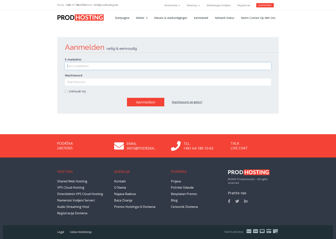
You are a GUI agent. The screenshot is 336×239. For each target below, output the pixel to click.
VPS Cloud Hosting (70, 187)
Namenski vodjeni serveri (76, 200)
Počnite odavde (182, 187)
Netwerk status (224, 18)
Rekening (192, 5)
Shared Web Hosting (72, 181)
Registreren (244, 5)
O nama (120, 187)
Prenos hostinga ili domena (134, 207)
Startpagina (122, 18)
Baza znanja (123, 200)
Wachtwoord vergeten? (187, 102)
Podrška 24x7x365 (65, 145)
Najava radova (125, 194)
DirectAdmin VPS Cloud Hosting (80, 194)
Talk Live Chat (239, 145)
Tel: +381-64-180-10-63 (198, 146)
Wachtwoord (73, 75)
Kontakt (120, 181)
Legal (60, 232)
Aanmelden (265, 5)
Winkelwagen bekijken (219, 5)
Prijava (176, 181)
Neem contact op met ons (258, 18)
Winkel (141, 18)
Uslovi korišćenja (81, 232)
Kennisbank (201, 18)
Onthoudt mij (77, 91)
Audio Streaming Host (73, 207)
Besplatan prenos (184, 194)
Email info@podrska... (141, 146)
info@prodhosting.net (106, 5)
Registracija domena (72, 213)
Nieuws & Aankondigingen (170, 18)
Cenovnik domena (184, 207)
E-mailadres (73, 59)
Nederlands (171, 5)
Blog (174, 200)
